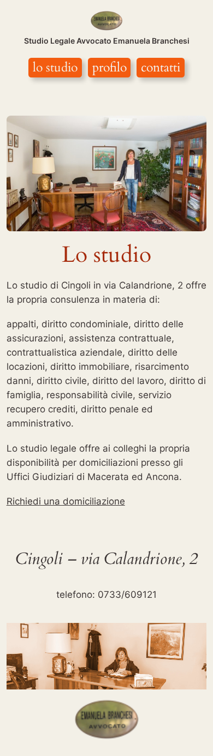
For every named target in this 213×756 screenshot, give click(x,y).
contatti (160, 67)
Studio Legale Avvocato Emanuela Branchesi (107, 40)
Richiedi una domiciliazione (66, 501)
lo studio (55, 67)
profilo (109, 67)
